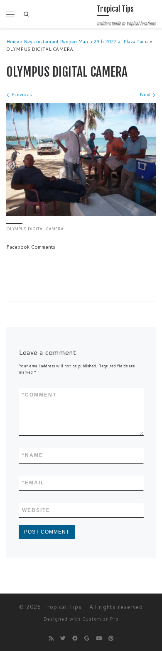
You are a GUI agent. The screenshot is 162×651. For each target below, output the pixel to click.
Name (32, 455)
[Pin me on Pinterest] (110, 638)
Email (33, 483)
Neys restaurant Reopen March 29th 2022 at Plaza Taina (86, 41)
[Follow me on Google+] (86, 638)
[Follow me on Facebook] (75, 638)
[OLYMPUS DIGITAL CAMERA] (81, 159)
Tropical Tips (62, 607)
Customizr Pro (100, 619)
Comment (39, 395)
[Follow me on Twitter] (63, 638)
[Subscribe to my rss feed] (51, 638)
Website (36, 510)
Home (12, 41)
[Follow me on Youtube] (99, 638)
